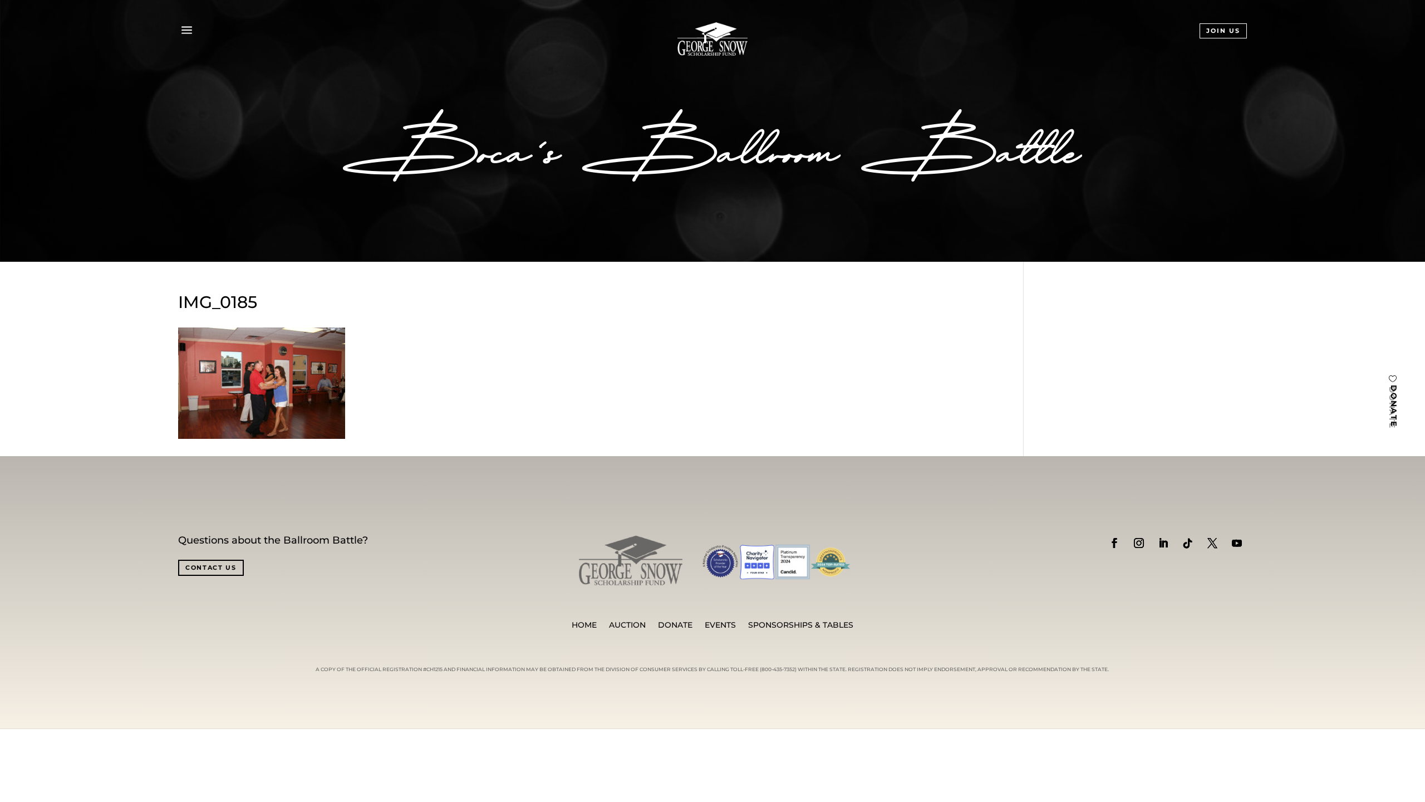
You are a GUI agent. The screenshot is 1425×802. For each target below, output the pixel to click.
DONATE (1394, 406)
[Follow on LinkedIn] (1163, 543)
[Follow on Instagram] (1139, 543)
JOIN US (1223, 31)
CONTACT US (211, 567)
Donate (675, 625)
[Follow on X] (1212, 543)
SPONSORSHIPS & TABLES (800, 625)
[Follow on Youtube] (1237, 543)
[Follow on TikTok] (1188, 543)
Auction (627, 625)
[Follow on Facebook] (1114, 543)
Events (720, 625)
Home (584, 625)
